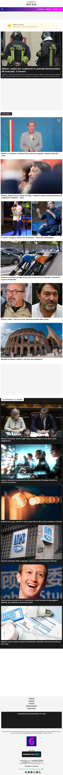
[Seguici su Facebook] (29, 772)
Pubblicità (31, 698)
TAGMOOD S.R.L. (26, 762)
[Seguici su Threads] (34, 772)
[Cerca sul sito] (2, 9)
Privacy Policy (31, 708)
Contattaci (31, 701)
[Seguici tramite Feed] (40, 772)
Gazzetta (31, 3)
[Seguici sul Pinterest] (37, 772)
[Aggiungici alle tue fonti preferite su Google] (26, 772)
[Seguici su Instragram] (31, 772)
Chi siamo (31, 703)
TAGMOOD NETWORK (37, 760)
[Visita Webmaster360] (31, 754)
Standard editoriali (31, 706)
